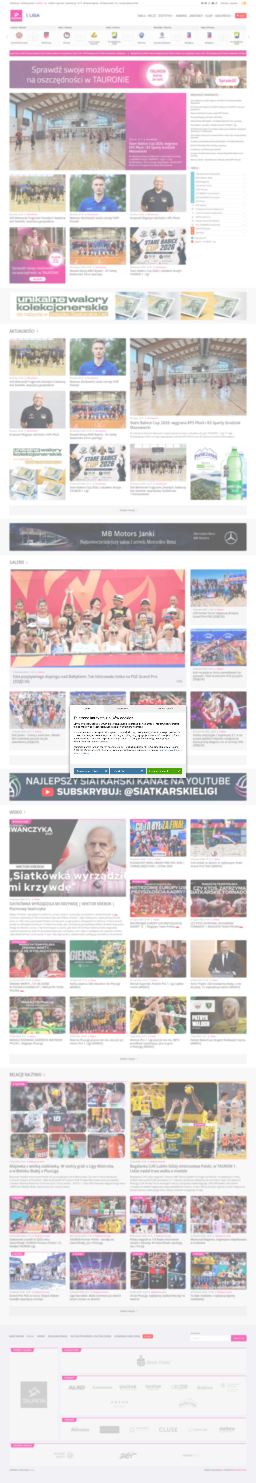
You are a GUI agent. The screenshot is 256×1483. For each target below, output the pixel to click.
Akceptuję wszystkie (159, 771)
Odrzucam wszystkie (87, 771)
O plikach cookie (164, 708)
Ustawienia (122, 708)
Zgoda (86, 708)
